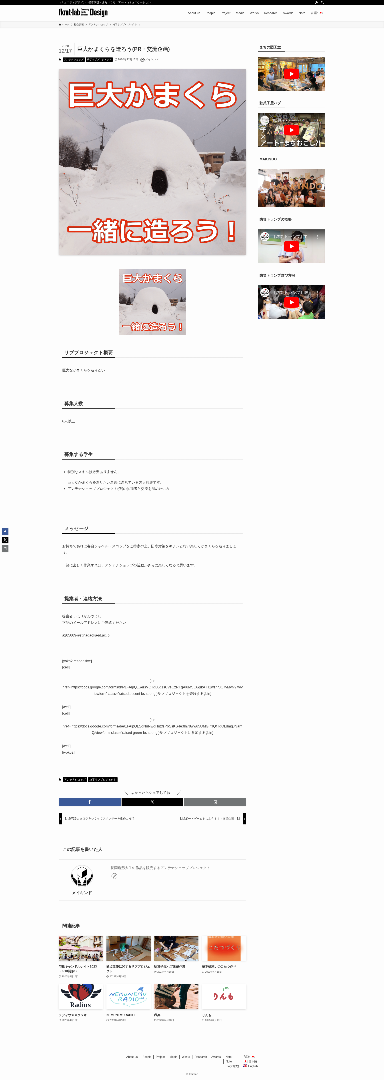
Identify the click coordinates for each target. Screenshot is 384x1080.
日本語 (252, 1061)
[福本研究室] (83, 12)
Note (229, 1056)
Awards (216, 1056)
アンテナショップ (73, 59)
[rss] (317, 2)
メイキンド (82, 893)
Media (173, 1056)
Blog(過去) (232, 1066)
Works (186, 1056)
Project (160, 1056)
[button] (90, 802)
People (146, 1056)
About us (132, 1056)
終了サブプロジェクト (99, 59)
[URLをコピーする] (215, 802)
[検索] (322, 2)
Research (201, 1056)
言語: (247, 1056)
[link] (114, 876)
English (252, 1066)
